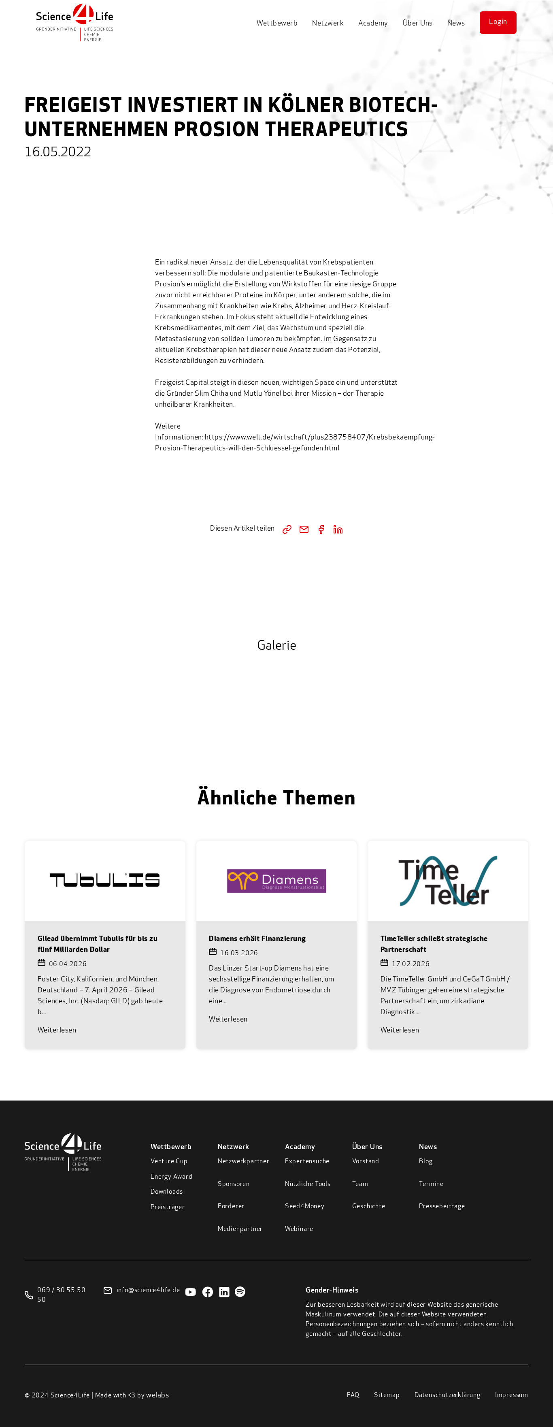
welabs (157, 1395)
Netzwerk (328, 24)
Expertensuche (307, 1161)
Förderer (231, 1206)
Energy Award (172, 1177)
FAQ (353, 1395)
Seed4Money (305, 1206)
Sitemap (387, 1395)
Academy (373, 24)
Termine (431, 1184)
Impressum (511, 1395)
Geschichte (368, 1206)
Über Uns (418, 24)
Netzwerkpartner (244, 1161)
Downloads (167, 1192)
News (456, 24)
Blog (425, 1161)
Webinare (299, 1229)
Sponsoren (234, 1184)
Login (498, 22)
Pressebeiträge (442, 1206)
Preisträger (168, 1207)
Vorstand (365, 1161)
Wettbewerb (277, 24)
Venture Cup (169, 1161)
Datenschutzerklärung (448, 1395)
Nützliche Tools (308, 1184)
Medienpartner (240, 1229)
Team (360, 1184)
